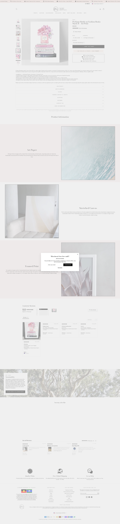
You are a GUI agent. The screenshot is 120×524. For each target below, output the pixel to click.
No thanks (60, 267)
